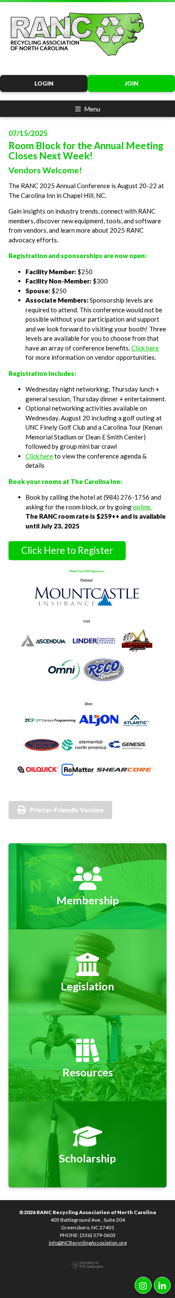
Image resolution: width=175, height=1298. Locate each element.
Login (44, 83)
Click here (145, 348)
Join (131, 83)
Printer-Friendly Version (67, 810)
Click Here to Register (67, 550)
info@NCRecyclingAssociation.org (88, 1243)
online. (142, 507)
